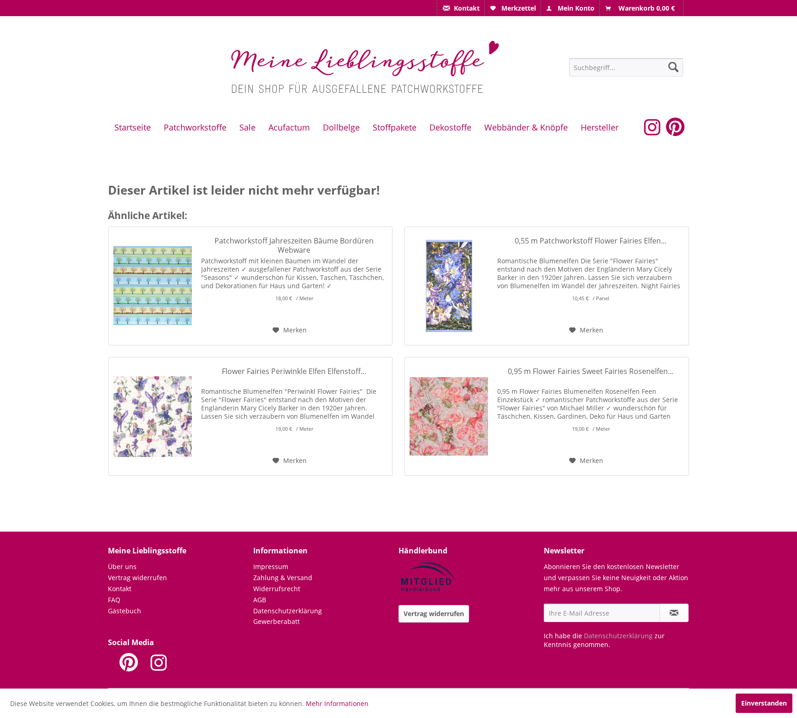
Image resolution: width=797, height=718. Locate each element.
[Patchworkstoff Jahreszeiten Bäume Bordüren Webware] (152, 286)
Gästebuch (124, 610)
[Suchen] (673, 67)
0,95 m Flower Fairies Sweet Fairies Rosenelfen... (590, 371)
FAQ (114, 599)
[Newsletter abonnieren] (674, 613)
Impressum (270, 566)
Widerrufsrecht (276, 588)
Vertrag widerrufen (137, 577)
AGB (259, 599)
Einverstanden (764, 703)
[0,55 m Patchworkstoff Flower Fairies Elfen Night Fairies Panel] (449, 286)
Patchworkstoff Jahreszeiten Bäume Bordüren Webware (294, 245)
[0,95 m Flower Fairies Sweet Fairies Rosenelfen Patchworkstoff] (449, 416)
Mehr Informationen (337, 703)
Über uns (122, 566)
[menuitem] (461, 8)
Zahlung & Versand (282, 577)
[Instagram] (158, 662)
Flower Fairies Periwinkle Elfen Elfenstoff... (294, 371)
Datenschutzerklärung (287, 610)
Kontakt (119, 588)
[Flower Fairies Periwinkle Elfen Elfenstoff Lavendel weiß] (152, 416)
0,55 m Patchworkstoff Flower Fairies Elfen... (590, 241)
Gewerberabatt (276, 621)
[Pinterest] (128, 662)
